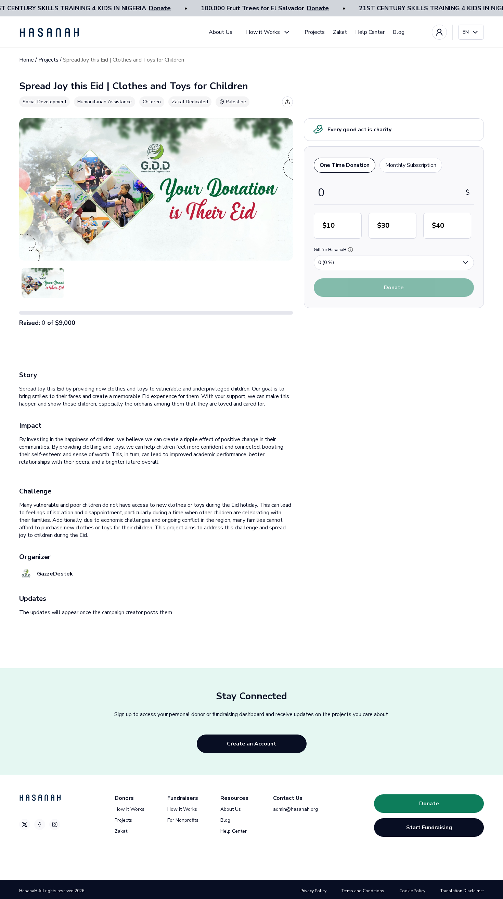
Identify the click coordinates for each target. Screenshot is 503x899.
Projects (315, 32)
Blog (398, 32)
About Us (220, 32)
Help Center (370, 32)
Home (26, 60)
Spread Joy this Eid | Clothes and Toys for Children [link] (123, 60)
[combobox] (471, 32)
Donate (160, 8)
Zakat (340, 32)
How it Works (263, 32)
